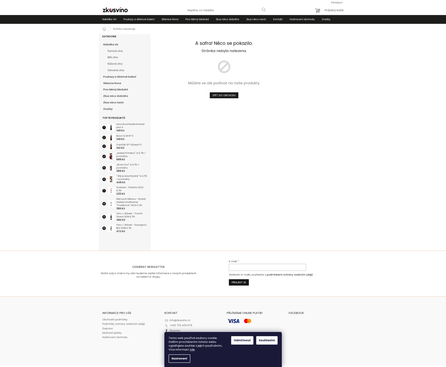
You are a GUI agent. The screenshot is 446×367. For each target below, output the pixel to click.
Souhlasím (267, 340)
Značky (108, 109)
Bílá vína (113, 57)
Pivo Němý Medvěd (115, 89)
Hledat (263, 9)
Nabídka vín (110, 44)
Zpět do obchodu (224, 95)
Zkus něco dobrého (115, 96)
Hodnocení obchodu (114, 337)
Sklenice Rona (112, 83)
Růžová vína (115, 64)
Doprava (107, 328)
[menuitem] (109, 19)
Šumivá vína (115, 51)
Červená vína (116, 70)
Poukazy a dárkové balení (119, 76)
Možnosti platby (112, 333)
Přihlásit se (239, 282)
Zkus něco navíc (113, 102)
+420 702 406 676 (181, 325)
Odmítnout (242, 340)
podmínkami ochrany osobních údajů (290, 274)
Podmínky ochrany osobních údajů (123, 324)
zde (192, 350)
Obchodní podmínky (115, 319)
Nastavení (179, 358)
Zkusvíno (175, 330)
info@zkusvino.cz (180, 320)
